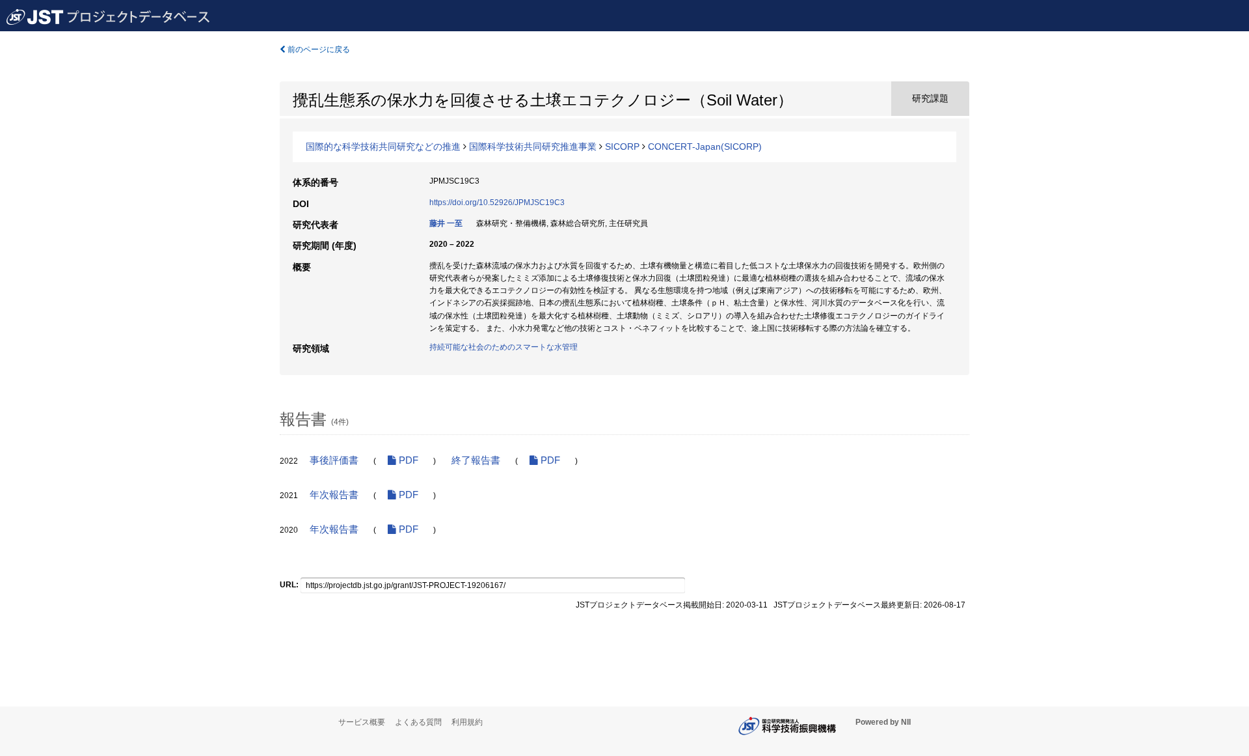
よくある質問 (418, 722)
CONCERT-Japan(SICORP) (705, 146)
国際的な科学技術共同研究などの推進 (383, 146)
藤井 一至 (446, 223)
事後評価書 (334, 460)
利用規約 (467, 722)
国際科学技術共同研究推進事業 (533, 146)
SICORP (622, 146)
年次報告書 (334, 495)
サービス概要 (361, 722)
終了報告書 (475, 460)
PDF (407, 460)
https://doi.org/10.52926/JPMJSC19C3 (497, 202)
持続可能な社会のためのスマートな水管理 (503, 347)
